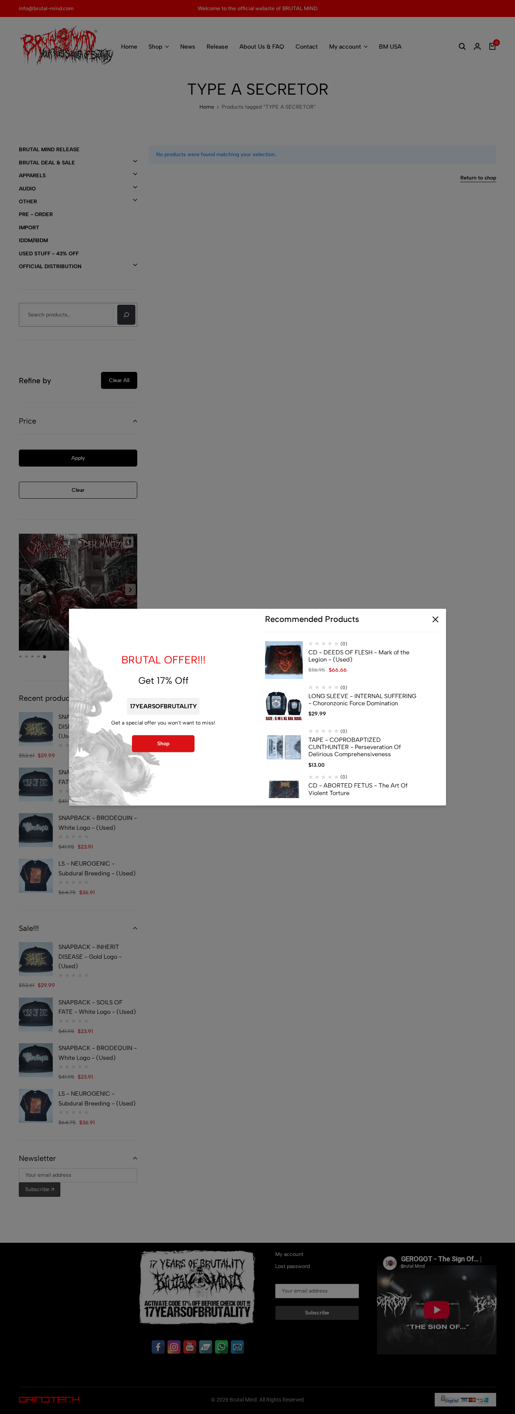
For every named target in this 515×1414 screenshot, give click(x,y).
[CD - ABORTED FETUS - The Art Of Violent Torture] (284, 793)
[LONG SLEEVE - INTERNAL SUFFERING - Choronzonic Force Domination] (284, 704)
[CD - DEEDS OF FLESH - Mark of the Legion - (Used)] (284, 660)
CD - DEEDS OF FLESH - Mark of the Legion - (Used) (358, 656)
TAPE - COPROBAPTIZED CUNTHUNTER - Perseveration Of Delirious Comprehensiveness (354, 747)
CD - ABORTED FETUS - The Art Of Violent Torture (358, 789)
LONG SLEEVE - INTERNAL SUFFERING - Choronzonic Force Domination (362, 699)
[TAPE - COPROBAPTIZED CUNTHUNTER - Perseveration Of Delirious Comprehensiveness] (284, 747)
